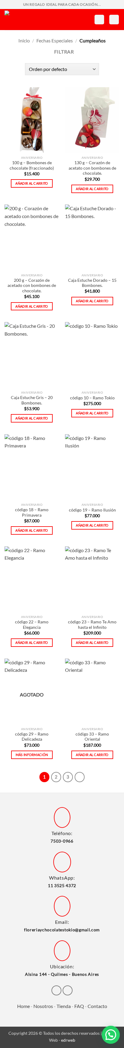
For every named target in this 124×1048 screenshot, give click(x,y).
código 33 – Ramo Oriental (92, 737)
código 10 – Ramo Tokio (92, 397)
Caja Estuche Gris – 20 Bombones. (32, 400)
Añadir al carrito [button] (31, 183)
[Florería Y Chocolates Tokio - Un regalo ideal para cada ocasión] (32, 19)
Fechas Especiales (54, 40)
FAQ (79, 1006)
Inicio (24, 40)
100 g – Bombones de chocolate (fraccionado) (32, 165)
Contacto (97, 1006)
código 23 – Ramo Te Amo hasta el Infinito (92, 624)
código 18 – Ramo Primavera (31, 512)
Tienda (64, 1006)
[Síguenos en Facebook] (56, 990)
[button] (99, 20)
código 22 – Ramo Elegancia (31, 624)
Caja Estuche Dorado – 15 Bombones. (92, 283)
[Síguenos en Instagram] (68, 990)
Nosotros (43, 1006)
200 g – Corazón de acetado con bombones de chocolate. (32, 285)
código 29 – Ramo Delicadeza (31, 737)
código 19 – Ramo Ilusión (92, 510)
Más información (32, 755)
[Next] (80, 777)
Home (23, 1006)
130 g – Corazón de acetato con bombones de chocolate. (92, 168)
